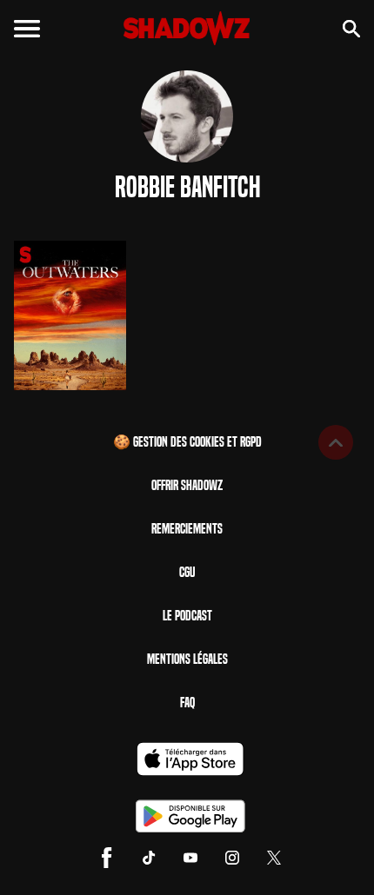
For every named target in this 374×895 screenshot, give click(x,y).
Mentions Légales (187, 659)
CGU (187, 572)
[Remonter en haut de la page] (335, 442)
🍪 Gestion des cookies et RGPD (187, 442)
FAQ (187, 702)
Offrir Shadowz (187, 485)
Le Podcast (187, 615)
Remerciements (187, 528)
